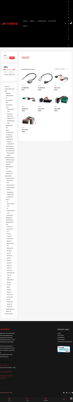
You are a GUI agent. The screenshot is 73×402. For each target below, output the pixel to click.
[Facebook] (63, 392)
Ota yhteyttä (52, 21)
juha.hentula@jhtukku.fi (6, 371)
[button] (35, 21)
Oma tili (25, 26)
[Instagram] (69, 392)
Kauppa (32, 21)
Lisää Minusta (42, 21)
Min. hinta (6, 74)
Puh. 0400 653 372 (4, 365)
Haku (11, 58)
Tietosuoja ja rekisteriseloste (64, 341)
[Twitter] (66, 392)
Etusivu (25, 21)
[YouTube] (72, 392)
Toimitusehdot (61, 339)
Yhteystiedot (60, 335)
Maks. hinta (12, 74)
